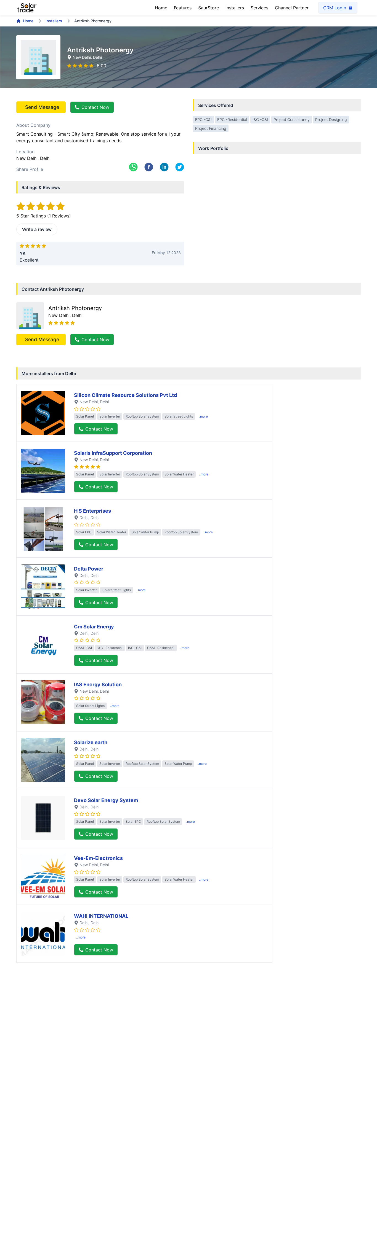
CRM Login (334, 7)
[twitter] (179, 167)
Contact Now (95, 107)
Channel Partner (292, 7)
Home (161, 7)
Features (183, 7)
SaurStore (208, 7)
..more (203, 416)
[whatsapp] (133, 167)
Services (259, 7)
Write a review (37, 229)
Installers (234, 7)
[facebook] (148, 167)
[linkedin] (164, 167)
